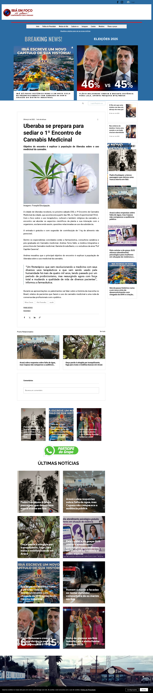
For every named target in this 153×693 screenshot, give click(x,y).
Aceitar (144, 690)
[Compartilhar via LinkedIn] (35, 317)
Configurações (132, 690)
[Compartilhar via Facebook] (24, 317)
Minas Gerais (29, 302)
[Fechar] (150, 689)
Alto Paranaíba (41, 302)
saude (52, 302)
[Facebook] (117, 2)
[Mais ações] (97, 119)
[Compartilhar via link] (40, 317)
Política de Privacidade (88, 690)
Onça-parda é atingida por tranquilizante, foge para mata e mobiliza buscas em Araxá (84, 363)
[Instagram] (122, 2)
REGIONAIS (26, 311)
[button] (83, 103)
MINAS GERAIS (28, 307)
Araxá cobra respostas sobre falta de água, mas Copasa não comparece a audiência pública (38, 363)
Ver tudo (102, 331)
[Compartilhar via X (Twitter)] (29, 317)
